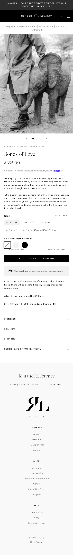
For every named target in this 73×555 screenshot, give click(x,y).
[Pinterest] (43, 416)
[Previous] (26, 139)
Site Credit (36, 542)
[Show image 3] (40, 139)
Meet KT (36, 439)
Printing (10, 319)
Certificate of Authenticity (22, 349)
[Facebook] (30, 416)
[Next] (46, 139)
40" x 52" (11, 230)
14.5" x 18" (12, 222)
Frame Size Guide (56, 250)
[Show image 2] (36, 139)
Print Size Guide (15, 250)
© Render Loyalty (36, 538)
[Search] (62, 16)
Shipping (10, 339)
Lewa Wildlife (36, 473)
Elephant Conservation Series (24, 147)
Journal (36, 450)
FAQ (36, 518)
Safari (36, 484)
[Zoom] (66, 42)
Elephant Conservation (36, 479)
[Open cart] (68, 16)
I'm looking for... (36, 489)
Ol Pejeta (37, 468)
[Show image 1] (33, 139)
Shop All (36, 494)
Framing (9, 329)
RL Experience (36, 445)
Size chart (62, 216)
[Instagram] (36, 416)
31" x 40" (45, 222)
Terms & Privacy (36, 523)
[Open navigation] (4, 16)
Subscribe (56, 384)
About (36, 434)
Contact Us (37, 512)
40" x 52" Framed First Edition (40, 230)
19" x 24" (29, 222)
